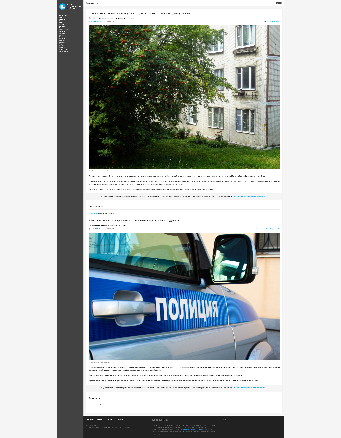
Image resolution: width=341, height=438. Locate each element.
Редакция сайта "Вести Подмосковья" (267, 229)
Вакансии (100, 420)
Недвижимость (64, 29)
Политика (62, 28)
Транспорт (62, 40)
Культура (62, 33)
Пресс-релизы (63, 51)
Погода (61, 24)
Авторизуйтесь (93, 213)
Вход (278, 3)
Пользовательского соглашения (191, 429)
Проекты (110, 420)
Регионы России (64, 49)
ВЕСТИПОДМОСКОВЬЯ (74, 6)
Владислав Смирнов (273, 21)
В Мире (61, 17)
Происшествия (63, 21)
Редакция (89, 420)
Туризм (61, 37)
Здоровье (62, 42)
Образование (63, 45)
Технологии (62, 38)
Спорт (61, 35)
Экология (62, 31)
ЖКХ (60, 22)
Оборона (62, 47)
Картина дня (63, 15)
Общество (62, 19)
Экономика (62, 26)
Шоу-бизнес (63, 44)
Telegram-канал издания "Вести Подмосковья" (250, 196)
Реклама (120, 420)
